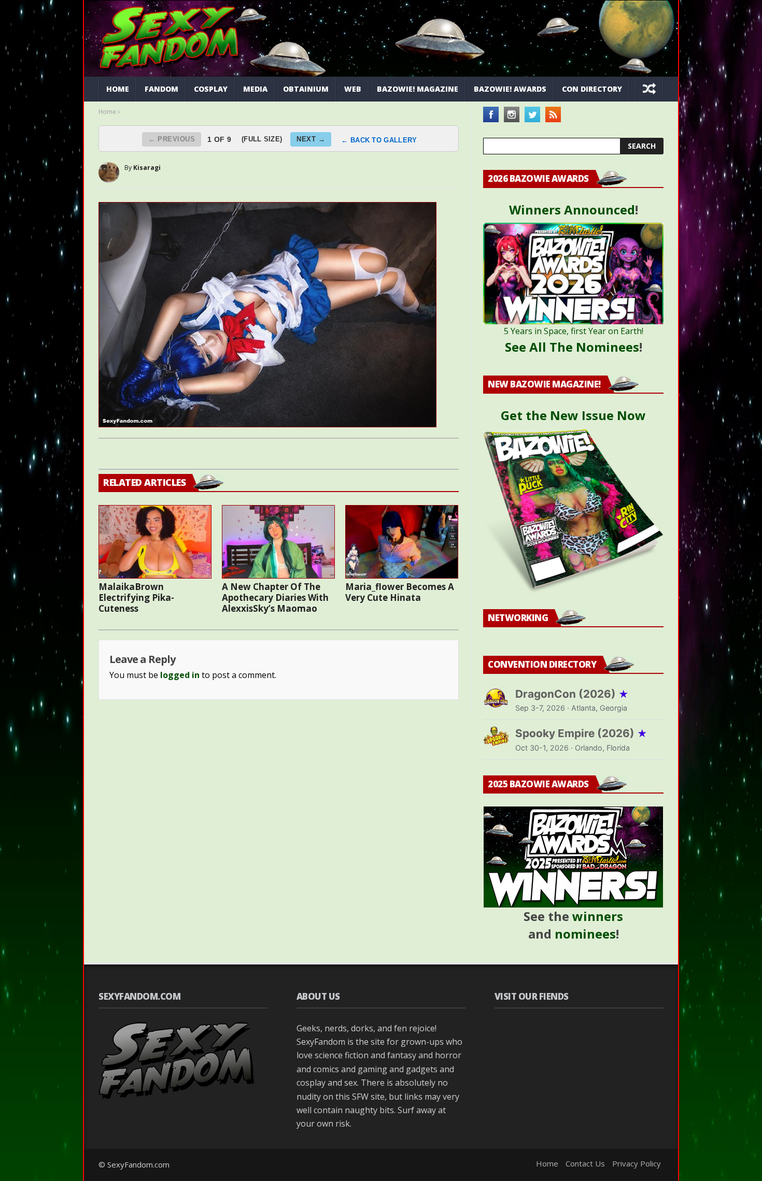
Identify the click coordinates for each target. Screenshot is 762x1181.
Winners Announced (572, 209)
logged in (180, 675)
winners (597, 916)
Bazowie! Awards (510, 89)
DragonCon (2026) (572, 693)
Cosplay (211, 89)
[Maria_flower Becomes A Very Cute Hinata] (401, 542)
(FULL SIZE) (262, 139)
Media (255, 89)
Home (117, 89)
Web (352, 89)
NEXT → (311, 139)
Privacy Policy (636, 1163)
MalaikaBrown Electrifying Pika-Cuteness (136, 597)
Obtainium (306, 89)
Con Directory (592, 89)
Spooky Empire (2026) (581, 733)
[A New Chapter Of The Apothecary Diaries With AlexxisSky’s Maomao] (278, 542)
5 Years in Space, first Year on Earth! (573, 331)
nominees (585, 933)
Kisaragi (147, 167)
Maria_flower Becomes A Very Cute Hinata (399, 592)
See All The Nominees (572, 346)
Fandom (161, 89)
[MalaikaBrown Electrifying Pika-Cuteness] (154, 542)
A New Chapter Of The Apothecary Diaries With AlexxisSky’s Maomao (275, 597)
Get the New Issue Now (573, 415)
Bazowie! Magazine (417, 89)
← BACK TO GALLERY (379, 140)
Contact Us (585, 1163)
